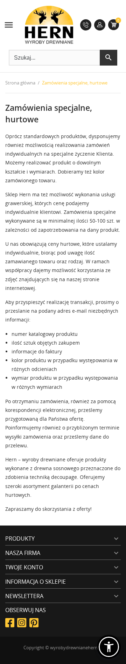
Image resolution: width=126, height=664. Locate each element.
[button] (109, 647)
